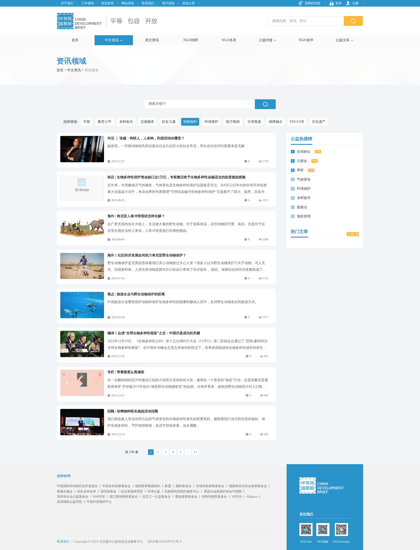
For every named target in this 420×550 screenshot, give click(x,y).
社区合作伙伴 (86, 491)
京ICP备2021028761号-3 (164, 541)
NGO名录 (229, 40)
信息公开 (188, 3)
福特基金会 (183, 486)
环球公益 (153, 491)
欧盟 (168, 486)
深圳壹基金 (108, 491)
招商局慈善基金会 (214, 496)
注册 (355, 3)
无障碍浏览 (312, 3)
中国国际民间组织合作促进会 (77, 486)
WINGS (237, 496)
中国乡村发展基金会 (116, 486)
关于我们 (67, 3)
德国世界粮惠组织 (147, 486)
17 (195, 452)
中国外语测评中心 (99, 501)
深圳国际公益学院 (69, 501)
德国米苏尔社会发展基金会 (248, 486)
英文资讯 (152, 40)
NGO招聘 (190, 40)
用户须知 (168, 3)
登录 (338, 3)
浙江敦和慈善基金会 (123, 496)
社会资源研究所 (132, 491)
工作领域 (87, 3)
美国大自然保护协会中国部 (223, 491)
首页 (75, 40)
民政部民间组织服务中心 (182, 491)
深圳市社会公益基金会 (72, 496)
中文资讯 (112, 40)
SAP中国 (99, 496)
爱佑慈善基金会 (186, 496)
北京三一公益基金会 (156, 496)
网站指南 (127, 3)
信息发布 (107, 3)
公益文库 (342, 40)
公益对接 (266, 40)
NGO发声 (306, 40)
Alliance (252, 496)
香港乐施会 (65, 491)
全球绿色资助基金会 (210, 486)
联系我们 (148, 3)
